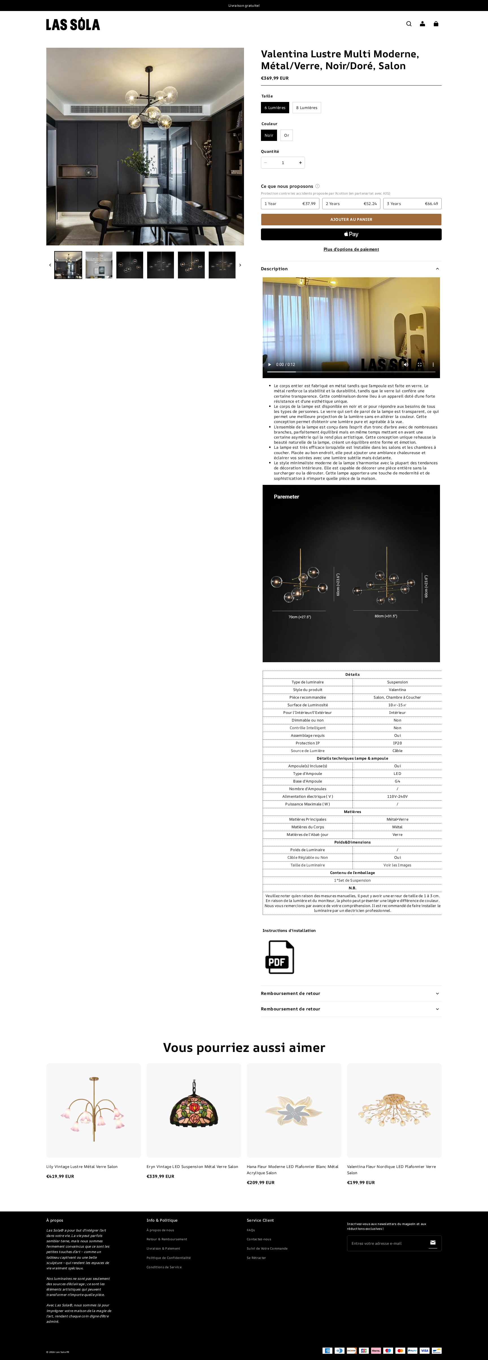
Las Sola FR (62, 1352)
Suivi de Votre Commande (267, 1248)
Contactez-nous (259, 1239)
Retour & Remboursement (167, 1239)
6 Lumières (275, 107)
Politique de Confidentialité (169, 1258)
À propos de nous (160, 1230)
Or (286, 135)
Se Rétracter (256, 1258)
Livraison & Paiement (163, 1248)
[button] (409, 23)
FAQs (251, 1230)
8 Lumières (306, 107)
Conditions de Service (164, 1267)
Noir (269, 135)
